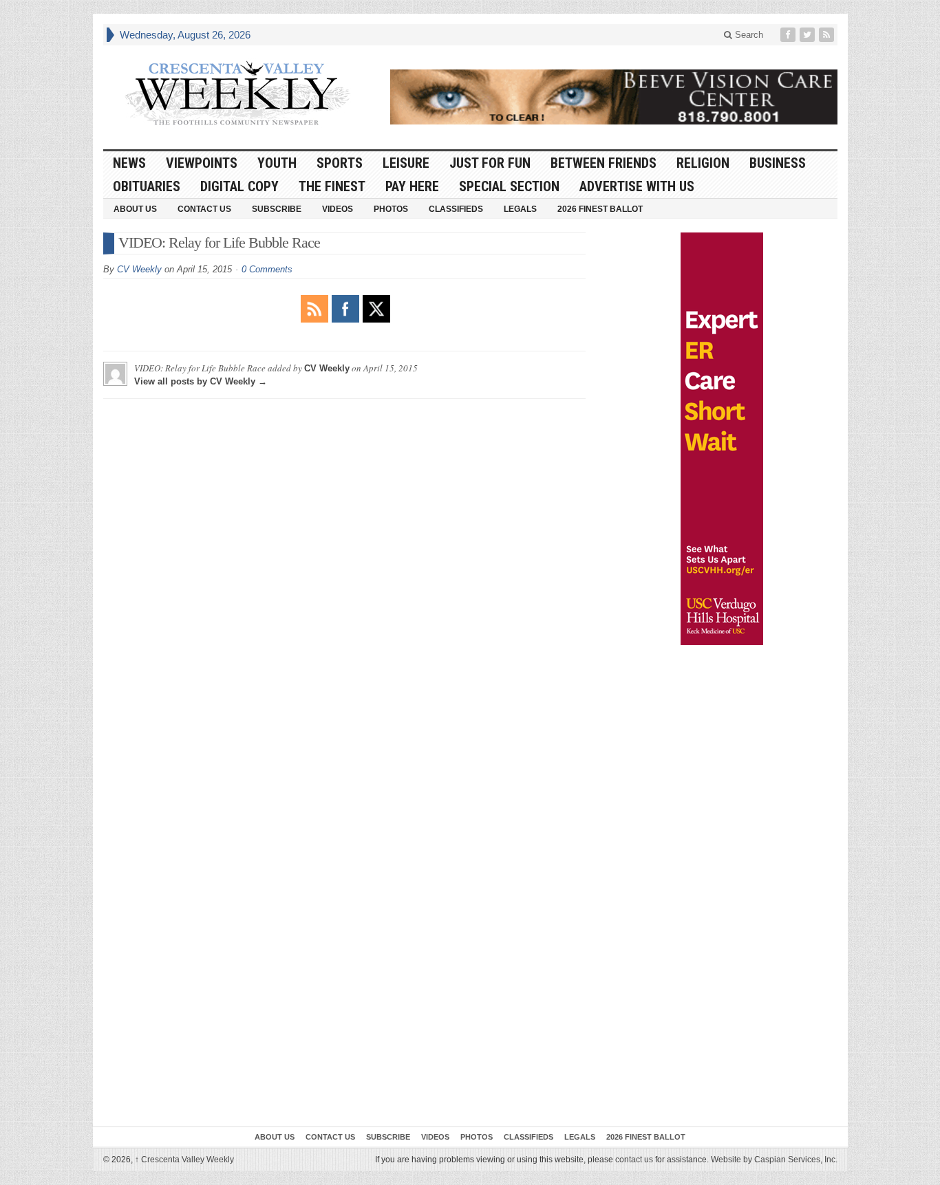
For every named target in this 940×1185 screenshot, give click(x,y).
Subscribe (276, 209)
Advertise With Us (636, 186)
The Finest (332, 186)
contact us (634, 1159)
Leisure (406, 163)
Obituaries (146, 186)
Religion (702, 163)
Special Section (509, 186)
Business (777, 163)
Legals (520, 209)
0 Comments (267, 269)
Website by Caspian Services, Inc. (774, 1159)
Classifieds (456, 209)
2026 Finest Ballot (600, 209)
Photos (391, 209)
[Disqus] (344, 581)
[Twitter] (808, 35)
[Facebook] (789, 35)
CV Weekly (139, 269)
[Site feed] (827, 35)
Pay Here (412, 186)
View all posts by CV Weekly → (200, 381)
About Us (135, 209)
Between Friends (603, 163)
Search (747, 35)
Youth (277, 163)
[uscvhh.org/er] (722, 438)
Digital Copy (239, 186)
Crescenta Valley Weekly (184, 1159)
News (129, 163)
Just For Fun (490, 163)
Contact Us (204, 209)
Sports (340, 163)
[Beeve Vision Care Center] (613, 96)
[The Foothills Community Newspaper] (237, 93)
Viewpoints (201, 163)
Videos (337, 209)
